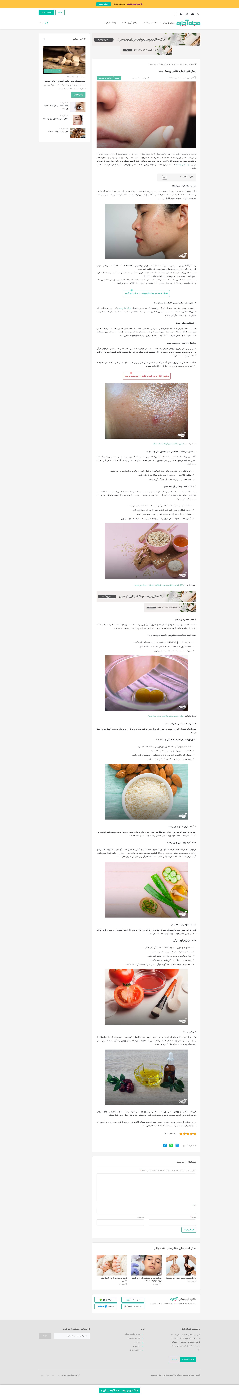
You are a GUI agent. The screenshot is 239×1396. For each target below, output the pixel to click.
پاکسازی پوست (182, 164)
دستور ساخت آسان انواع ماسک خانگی (168, 443)
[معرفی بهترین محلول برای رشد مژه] (77, 120)
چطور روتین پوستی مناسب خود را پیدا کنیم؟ (166, 716)
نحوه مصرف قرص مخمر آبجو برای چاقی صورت (65, 81)
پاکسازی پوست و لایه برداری (119, 1390)
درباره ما (137, 1342)
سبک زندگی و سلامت (130, 22)
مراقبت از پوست (124, 308)
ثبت (45, 1335)
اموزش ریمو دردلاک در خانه (58, 131)
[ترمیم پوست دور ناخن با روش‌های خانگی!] (112, 1265)
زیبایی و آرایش (168, 22)
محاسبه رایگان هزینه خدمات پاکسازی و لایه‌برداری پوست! (147, 376)
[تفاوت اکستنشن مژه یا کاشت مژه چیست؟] (77, 107)
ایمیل (193, 1217)
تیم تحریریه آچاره (188, 78)
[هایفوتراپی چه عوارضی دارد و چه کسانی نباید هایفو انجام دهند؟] (146, 1265)
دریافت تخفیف (103, 4)
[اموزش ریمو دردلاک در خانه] (77, 133)
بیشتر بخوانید (78, 94)
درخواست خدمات (46, 12)
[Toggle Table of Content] (163, 177)
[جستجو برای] (46, 23)
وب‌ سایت (140, 1217)
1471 (60, 12)
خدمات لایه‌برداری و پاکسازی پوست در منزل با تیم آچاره (146, 293)
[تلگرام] (164, 1146)
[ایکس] (176, 1146)
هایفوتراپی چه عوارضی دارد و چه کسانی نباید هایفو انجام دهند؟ (146, 1279)
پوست (117, 78)
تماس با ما (136, 1346)
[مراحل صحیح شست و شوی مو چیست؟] (181, 1265)
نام (194, 1205)
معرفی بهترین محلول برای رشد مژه (55, 118)
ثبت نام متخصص (134, 1338)
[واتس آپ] (170, 1146)
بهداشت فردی (111, 22)
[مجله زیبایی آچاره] (188, 23)
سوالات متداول (134, 1350)
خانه (192, 64)
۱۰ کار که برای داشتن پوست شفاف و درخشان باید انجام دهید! (159, 585)
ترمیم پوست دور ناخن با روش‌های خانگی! (114, 1279)
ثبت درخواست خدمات (132, 1334)
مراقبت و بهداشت (150, 22)
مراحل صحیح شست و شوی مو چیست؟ (181, 1278)
